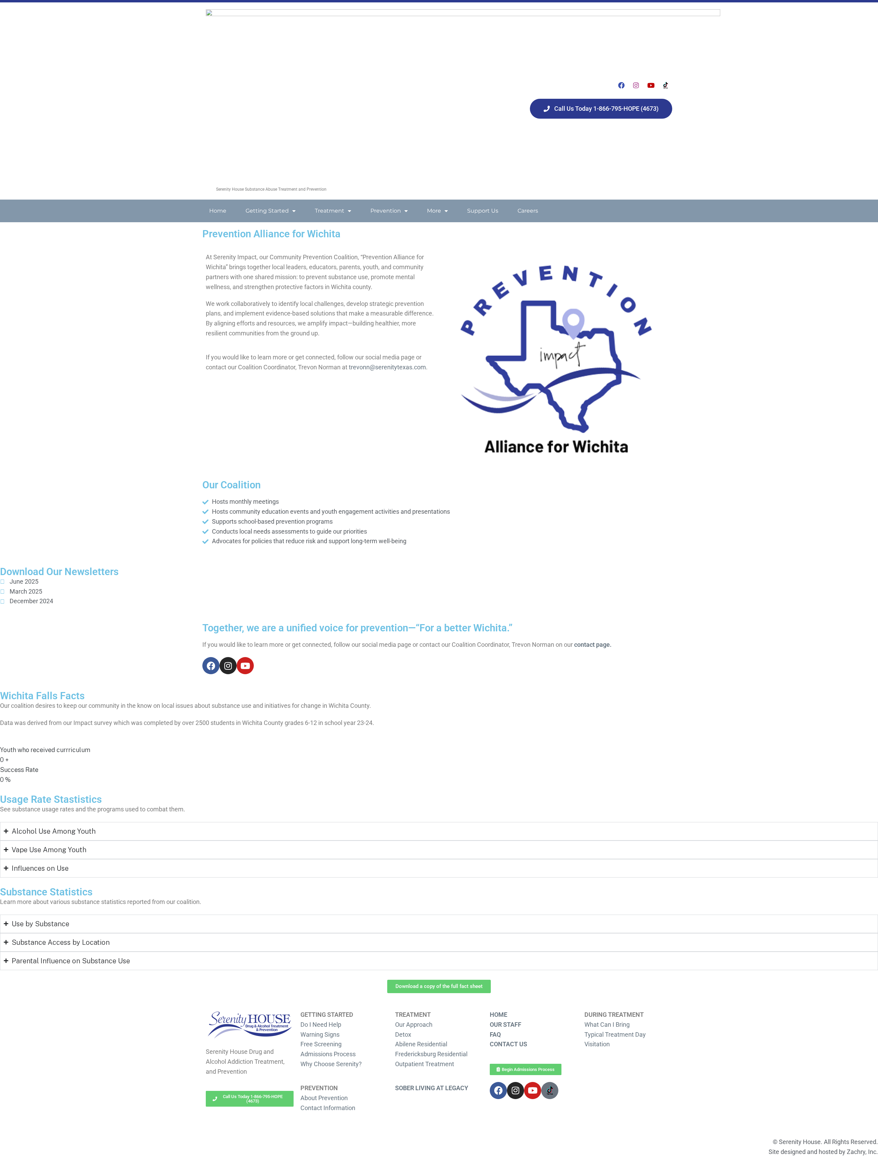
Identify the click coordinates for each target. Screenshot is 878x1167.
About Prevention (324, 1097)
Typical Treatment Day (615, 1034)
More (434, 210)
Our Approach (413, 1024)
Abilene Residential (421, 1044)
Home (217, 210)
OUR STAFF (505, 1024)
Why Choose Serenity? (331, 1064)
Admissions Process (328, 1054)
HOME (498, 1014)
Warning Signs (320, 1034)
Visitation (597, 1044)
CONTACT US (508, 1044)
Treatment (329, 210)
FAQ (495, 1034)
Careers (528, 210)
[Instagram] (636, 85)
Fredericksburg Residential (431, 1054)
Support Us (482, 210)
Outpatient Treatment (424, 1064)
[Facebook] (621, 85)
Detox (403, 1034)
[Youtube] (650, 85)
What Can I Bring (607, 1024)
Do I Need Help (320, 1024)
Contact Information (327, 1107)
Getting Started (267, 210)
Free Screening (321, 1044)
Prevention (385, 210)
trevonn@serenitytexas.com (387, 367)
